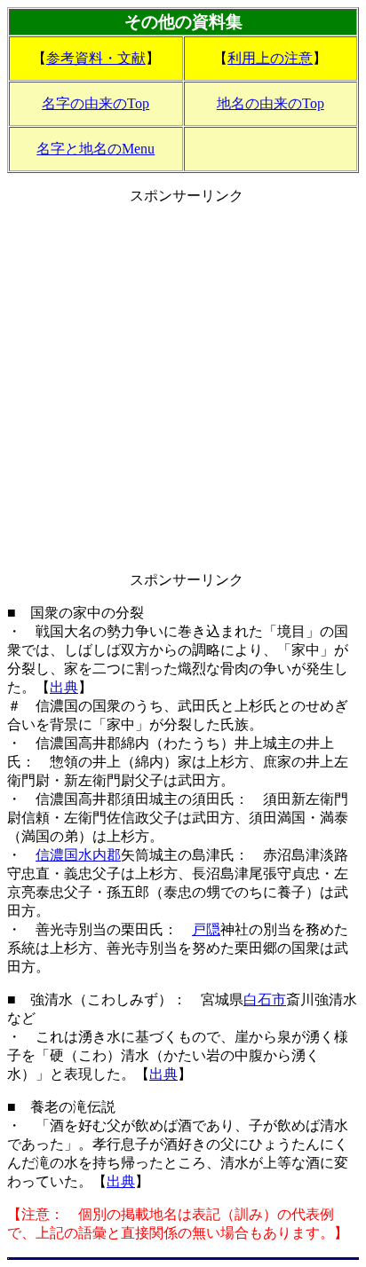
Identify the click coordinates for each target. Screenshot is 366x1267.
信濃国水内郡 (78, 854)
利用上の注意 (270, 58)
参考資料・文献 (96, 58)
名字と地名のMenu (95, 148)
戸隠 (206, 929)
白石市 (264, 999)
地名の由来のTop (270, 103)
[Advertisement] (183, 388)
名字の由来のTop (95, 103)
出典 (64, 687)
